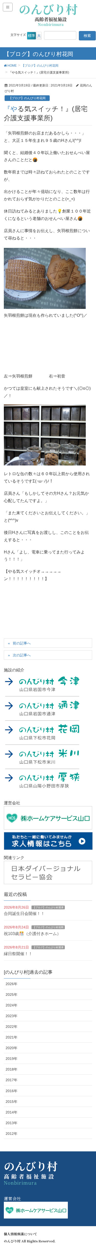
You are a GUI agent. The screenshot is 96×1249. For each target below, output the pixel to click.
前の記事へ (22, 643)
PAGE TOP (88, 1207)
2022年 (11, 1027)
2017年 (11, 1080)
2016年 (11, 1091)
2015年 (11, 1102)
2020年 (11, 1048)
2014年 (11, 1112)
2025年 (11, 994)
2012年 (11, 1134)
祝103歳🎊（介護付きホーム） (32, 933)
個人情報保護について (20, 1234)
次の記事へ (22, 655)
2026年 (11, 984)
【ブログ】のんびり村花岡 (27, 98)
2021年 (11, 1037)
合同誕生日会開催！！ (24, 913)
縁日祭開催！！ (18, 954)
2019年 (11, 1059)
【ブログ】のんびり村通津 (48, 907)
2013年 (11, 1123)
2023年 (11, 1016)
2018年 (11, 1069)
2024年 (11, 1005)
